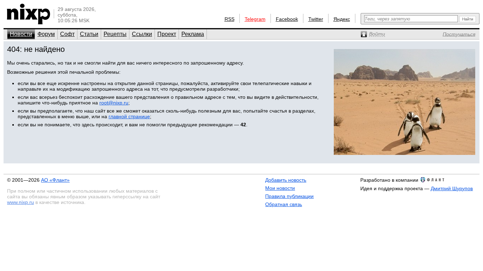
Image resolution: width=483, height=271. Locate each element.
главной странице (129, 116)
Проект (166, 34)
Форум (46, 34)
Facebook (287, 19)
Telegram (255, 19)
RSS (229, 19)
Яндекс (341, 19)
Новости (21, 34)
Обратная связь (283, 204)
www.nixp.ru (20, 202)
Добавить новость (285, 180)
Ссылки (142, 34)
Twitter (315, 19)
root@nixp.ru (113, 103)
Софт (67, 34)
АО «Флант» (55, 180)
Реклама (192, 34)
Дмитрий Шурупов (452, 188)
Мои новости (280, 188)
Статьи (89, 34)
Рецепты (115, 34)
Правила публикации (289, 196)
